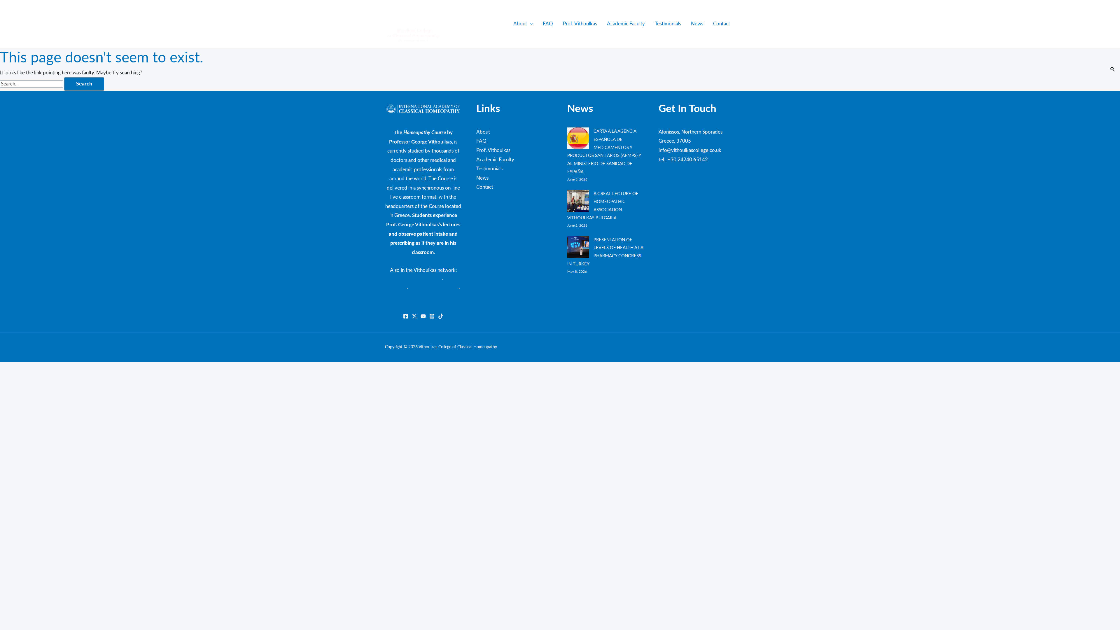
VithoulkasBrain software (423, 297)
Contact (721, 23)
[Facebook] (405, 316)
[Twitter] (414, 316)
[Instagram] (432, 316)
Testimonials (668, 23)
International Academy (433, 288)
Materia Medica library (416, 279)
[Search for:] (32, 83)
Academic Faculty (626, 23)
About (520, 23)
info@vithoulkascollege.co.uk (690, 150)
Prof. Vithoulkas (580, 23)
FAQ (548, 23)
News (697, 23)
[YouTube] (423, 316)
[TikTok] (440, 316)
